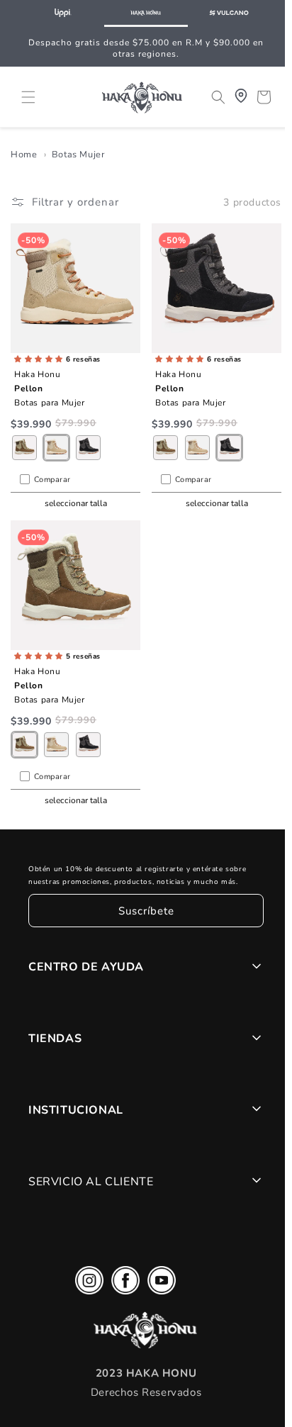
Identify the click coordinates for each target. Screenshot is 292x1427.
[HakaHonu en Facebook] (122, 1283)
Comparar (52, 483)
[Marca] (62, 13)
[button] (28, 95)
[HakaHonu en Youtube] (158, 1283)
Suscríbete (143, 911)
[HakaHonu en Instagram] (86, 1283)
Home (24, 161)
